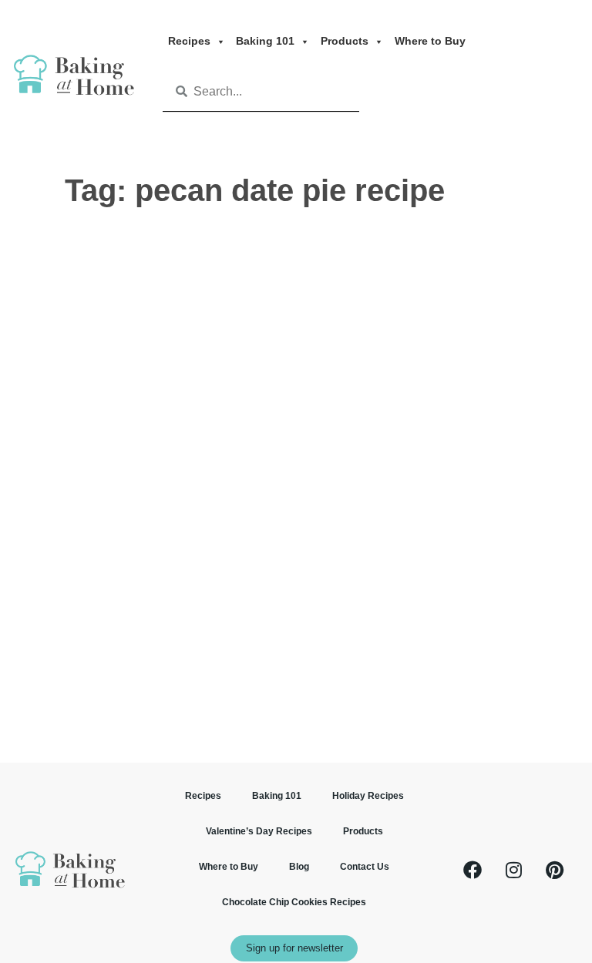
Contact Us (364, 866)
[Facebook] (472, 869)
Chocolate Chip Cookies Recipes (294, 902)
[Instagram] (513, 869)
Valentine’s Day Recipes (259, 831)
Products (344, 41)
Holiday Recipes (368, 795)
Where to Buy (430, 41)
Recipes (189, 41)
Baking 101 (265, 41)
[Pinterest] (554, 869)
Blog (299, 866)
